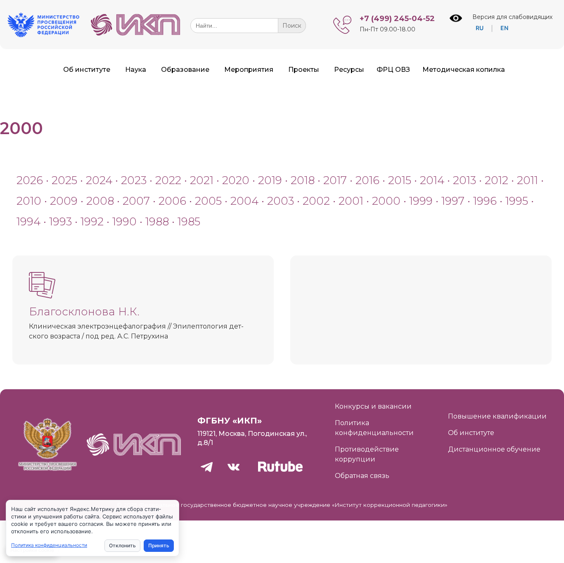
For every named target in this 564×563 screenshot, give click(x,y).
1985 (189, 221)
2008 (100, 201)
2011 (527, 180)
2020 (235, 180)
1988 (157, 221)
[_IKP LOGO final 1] (135, 33)
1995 (516, 201)
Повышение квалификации (497, 416)
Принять (158, 545)
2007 (136, 201)
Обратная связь (362, 476)
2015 (399, 180)
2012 (496, 180)
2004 (244, 201)
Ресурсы (349, 69)
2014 (432, 180)
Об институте (86, 69)
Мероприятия (248, 69)
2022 (169, 180)
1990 (124, 221)
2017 (335, 180)
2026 (30, 180)
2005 (208, 201)
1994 (28, 221)
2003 (280, 201)
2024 (99, 180)
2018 (303, 180)
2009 (64, 201)
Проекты (303, 69)
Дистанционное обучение (494, 449)
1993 (60, 221)
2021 (201, 180)
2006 (172, 201)
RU (479, 27)
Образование (185, 69)
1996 (485, 201)
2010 (29, 201)
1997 (452, 201)
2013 (464, 180)
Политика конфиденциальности (49, 545)
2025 (64, 180)
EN (504, 27)
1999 (421, 201)
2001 (351, 201)
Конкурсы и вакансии (373, 406)
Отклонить (122, 545)
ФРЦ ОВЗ (393, 69)
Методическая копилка (463, 69)
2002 (316, 201)
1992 (92, 221)
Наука (135, 69)
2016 (367, 180)
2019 (270, 180)
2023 (134, 180)
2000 (386, 201)
